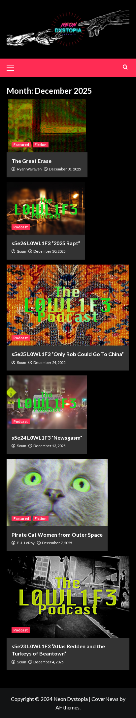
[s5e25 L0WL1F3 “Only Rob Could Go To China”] (68, 305)
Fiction (41, 144)
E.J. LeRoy (26, 543)
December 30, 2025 (49, 251)
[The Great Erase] (47, 125)
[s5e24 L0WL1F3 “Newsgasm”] (47, 402)
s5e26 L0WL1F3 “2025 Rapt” (46, 243)
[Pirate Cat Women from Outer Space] (57, 492)
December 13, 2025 (49, 446)
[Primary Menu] (13, 67)
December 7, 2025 (57, 543)
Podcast (21, 227)
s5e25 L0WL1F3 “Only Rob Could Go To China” (68, 354)
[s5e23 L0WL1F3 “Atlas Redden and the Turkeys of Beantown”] (68, 597)
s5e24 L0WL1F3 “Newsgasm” (47, 437)
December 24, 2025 (49, 362)
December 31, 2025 (65, 169)
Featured (21, 144)
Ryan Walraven (29, 169)
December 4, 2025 (48, 662)
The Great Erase (31, 161)
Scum (21, 251)
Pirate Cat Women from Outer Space (57, 534)
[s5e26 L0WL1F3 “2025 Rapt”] (46, 208)
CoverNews (105, 699)
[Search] (125, 67)
